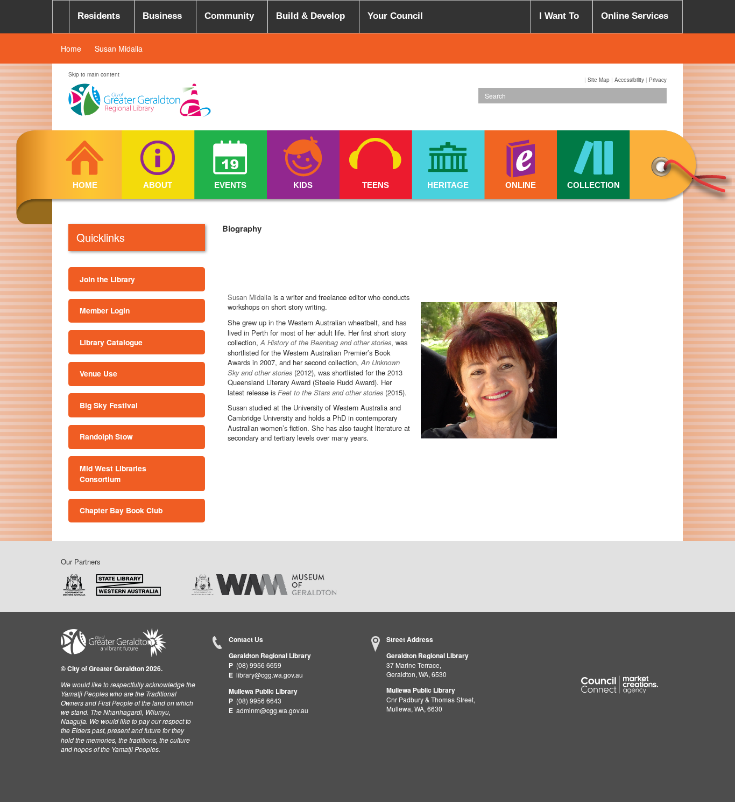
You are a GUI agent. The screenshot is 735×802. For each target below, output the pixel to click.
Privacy (658, 79)
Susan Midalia (249, 297)
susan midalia (119, 48)
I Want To (559, 16)
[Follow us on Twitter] (610, 641)
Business (162, 16)
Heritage (448, 185)
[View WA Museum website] (264, 583)
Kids (303, 185)
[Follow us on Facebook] (589, 641)
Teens (375, 185)
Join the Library (107, 279)
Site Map (599, 79)
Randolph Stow (106, 436)
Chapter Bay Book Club (121, 510)
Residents (98, 16)
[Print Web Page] (583, 79)
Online (520, 185)
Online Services (634, 16)
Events (230, 185)
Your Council (395, 16)
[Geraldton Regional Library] (139, 103)
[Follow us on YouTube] (632, 641)
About (157, 185)
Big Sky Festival (109, 405)
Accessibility (629, 79)
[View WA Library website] (112, 583)
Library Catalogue (111, 342)
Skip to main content (93, 74)
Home (71, 48)
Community (229, 16)
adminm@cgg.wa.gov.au (272, 710)
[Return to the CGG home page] (113, 641)
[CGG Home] (61, 17)
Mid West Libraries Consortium (113, 473)
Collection (593, 185)
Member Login (105, 310)
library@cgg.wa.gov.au (269, 674)
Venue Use (98, 373)
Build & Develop (310, 16)
